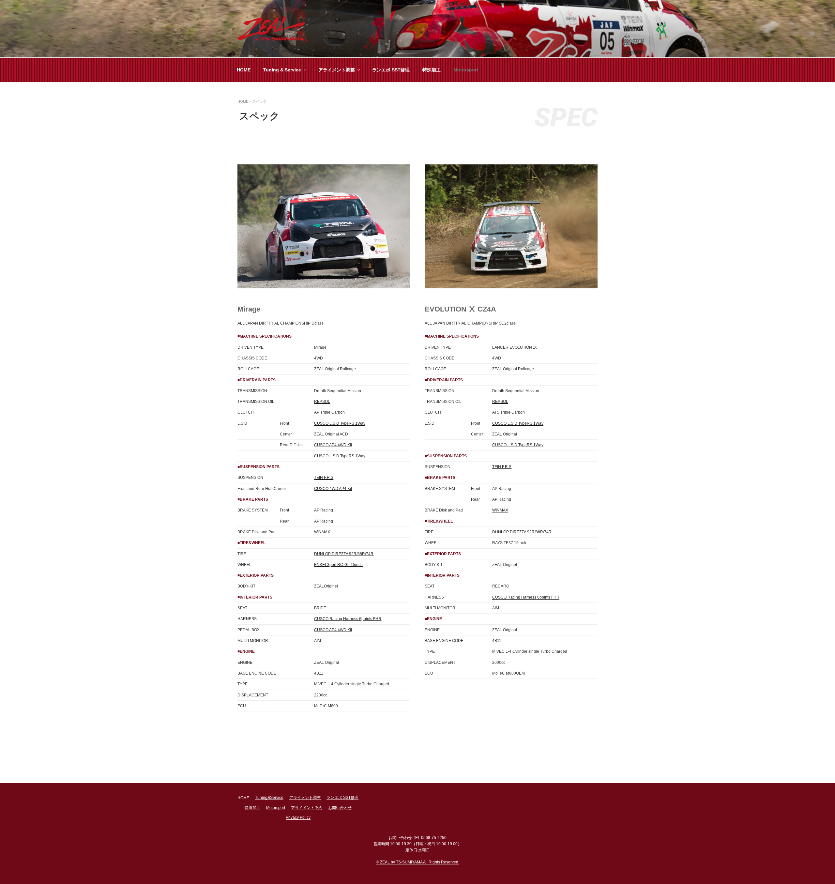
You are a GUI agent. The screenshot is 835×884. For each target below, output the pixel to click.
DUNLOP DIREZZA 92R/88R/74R (343, 554)
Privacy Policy (298, 817)
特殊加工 (431, 69)
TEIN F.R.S (323, 477)
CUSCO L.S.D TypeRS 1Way (339, 423)
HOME (243, 69)
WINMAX (322, 532)
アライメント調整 (336, 69)
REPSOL (322, 401)
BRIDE (320, 608)
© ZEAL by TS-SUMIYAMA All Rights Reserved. (417, 862)
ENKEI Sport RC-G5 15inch (338, 564)
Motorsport (465, 69)
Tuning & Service (282, 69)
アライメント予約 (306, 807)
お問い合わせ (340, 807)
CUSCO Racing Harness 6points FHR (347, 619)
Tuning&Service (269, 797)
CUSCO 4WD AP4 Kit (333, 488)
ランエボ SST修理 (391, 69)
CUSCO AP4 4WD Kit (333, 445)
